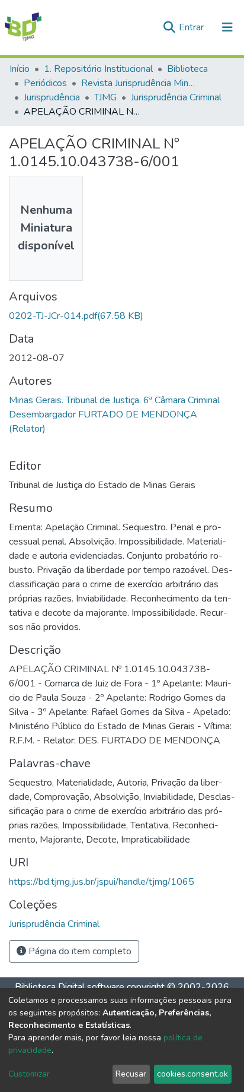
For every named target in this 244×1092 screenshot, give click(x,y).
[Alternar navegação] (227, 27)
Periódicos (45, 83)
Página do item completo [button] (78, 951)
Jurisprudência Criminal (176, 97)
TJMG (105, 97)
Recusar (130, 1074)
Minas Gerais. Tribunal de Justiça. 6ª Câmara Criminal (114, 400)
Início (19, 68)
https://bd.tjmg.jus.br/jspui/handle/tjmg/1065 (101, 881)
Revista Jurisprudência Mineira (140, 83)
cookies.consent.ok (192, 1074)
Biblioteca (187, 68)
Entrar (192, 27)
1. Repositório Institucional (98, 68)
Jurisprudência (52, 97)
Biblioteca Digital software (69, 986)
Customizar (29, 1074)
